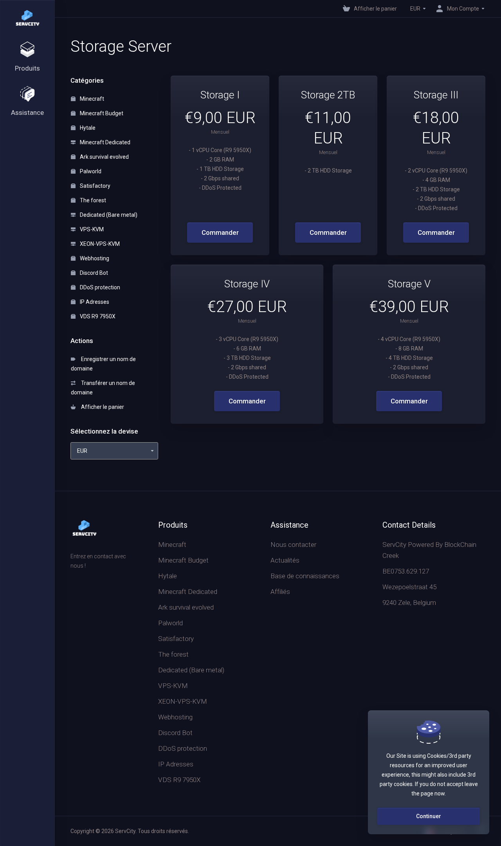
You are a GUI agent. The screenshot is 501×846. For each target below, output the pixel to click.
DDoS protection (99, 287)
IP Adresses (94, 302)
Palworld (90, 171)
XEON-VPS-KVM (99, 244)
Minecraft (91, 99)
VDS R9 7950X (97, 316)
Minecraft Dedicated (104, 142)
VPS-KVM (91, 229)
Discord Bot (93, 273)
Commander (220, 232)
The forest (92, 200)
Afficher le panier (101, 407)
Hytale (87, 128)
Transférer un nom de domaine (103, 388)
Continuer (428, 816)
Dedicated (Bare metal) (108, 215)
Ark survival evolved (104, 157)
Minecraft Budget (101, 113)
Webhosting (94, 258)
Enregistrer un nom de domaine (103, 364)
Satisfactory (94, 186)
